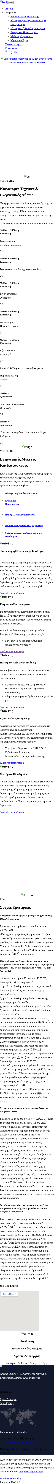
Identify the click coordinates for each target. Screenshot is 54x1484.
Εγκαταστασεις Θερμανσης (24, 16)
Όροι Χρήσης (7, 1403)
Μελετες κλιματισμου (21, 36)
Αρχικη (9, 8)
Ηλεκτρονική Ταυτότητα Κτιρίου (27, 28)
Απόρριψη (15, 1478)
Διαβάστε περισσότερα (31, 1471)
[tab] (29, 493)
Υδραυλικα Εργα (19, 40)
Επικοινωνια (11, 48)
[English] (11, 52)
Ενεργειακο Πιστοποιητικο (24, 32)
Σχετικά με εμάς (13, 44)
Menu (10, 2)
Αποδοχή (4, 1478)
